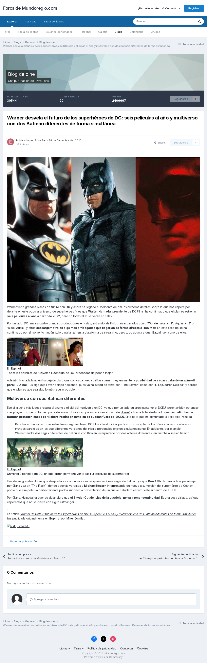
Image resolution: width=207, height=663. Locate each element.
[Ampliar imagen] (103, 229)
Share (160, 142)
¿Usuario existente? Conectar (158, 8)
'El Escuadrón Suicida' (169, 384)
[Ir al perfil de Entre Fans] (10, 141)
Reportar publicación (23, 541)
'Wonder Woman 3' (160, 323)
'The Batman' (130, 384)
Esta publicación (180, 21)
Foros (7, 31)
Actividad (30, 21)
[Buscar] (199, 21)
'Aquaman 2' (182, 323)
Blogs (118, 31)
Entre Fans (42, 80)
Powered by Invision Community (103, 657)
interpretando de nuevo (123, 485)
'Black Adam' (15, 327)
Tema (78, 648)
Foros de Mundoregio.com (30, 8)
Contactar (126, 648)
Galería (102, 31)
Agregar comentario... (47, 599)
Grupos (155, 31)
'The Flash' (38, 485)
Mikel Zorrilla (75, 518)
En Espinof (14, 368)
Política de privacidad (102, 648)
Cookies (142, 648)
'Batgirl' (156, 332)
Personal (85, 31)
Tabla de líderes (28, 31)
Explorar (12, 21)
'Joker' (125, 412)
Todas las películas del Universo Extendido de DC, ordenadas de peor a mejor (60, 373)
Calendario (137, 31)
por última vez (16, 485)
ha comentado (155, 416)
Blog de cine (21, 74)
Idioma (63, 648)
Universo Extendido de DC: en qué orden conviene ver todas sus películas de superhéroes (68, 473)
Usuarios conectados (59, 31)
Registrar (194, 8)
